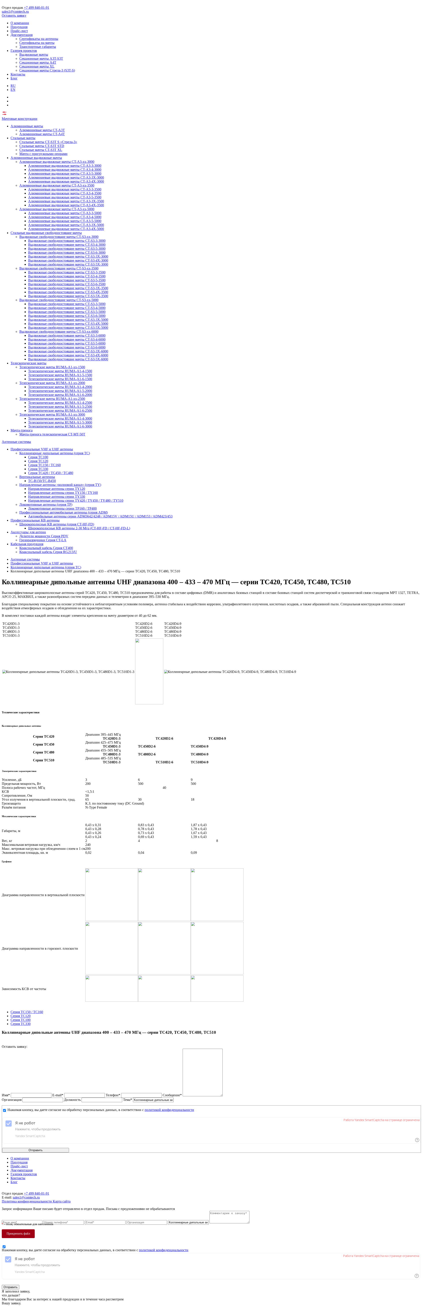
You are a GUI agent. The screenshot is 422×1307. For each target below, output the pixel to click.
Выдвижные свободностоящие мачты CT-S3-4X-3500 (68, 292)
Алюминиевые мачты (27, 126)
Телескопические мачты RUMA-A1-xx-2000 (52, 383)
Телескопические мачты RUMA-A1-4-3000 (60, 418)
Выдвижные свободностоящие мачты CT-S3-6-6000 (67, 347)
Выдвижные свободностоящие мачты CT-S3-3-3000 (67, 241)
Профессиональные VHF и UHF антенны (42, 449)
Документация (22, 35)
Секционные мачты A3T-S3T (41, 58)
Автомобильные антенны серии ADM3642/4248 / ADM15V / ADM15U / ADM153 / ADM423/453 (100, 516)
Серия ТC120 (38, 461)
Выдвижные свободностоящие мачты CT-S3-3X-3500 (68, 288)
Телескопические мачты (28, 363)
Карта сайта (62, 1201)
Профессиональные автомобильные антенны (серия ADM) (63, 512)
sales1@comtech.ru (15, 11)
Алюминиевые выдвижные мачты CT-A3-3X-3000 (66, 177)
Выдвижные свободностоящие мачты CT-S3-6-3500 (67, 284)
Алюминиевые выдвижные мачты (36, 158)
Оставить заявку (14, 15)
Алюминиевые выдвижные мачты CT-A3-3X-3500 (66, 201)
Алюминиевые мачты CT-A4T (42, 134)
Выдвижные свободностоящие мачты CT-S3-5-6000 (67, 343)
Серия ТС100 (38, 457)
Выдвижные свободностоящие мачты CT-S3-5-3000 (67, 248)
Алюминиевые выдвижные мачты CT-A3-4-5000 (64, 217)
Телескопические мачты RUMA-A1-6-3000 (60, 426)
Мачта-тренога (22, 430)
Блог (14, 78)
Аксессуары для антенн (28, 532)
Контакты (18, 74)
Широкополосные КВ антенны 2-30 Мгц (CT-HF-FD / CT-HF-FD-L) (79, 528)
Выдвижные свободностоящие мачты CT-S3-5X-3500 (68, 296)
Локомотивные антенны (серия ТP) (45, 504)
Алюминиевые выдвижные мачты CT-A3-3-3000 (64, 165)
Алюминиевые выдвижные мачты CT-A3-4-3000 (64, 169)
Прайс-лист (19, 31)
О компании (20, 23)
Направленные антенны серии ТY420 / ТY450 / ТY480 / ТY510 (75, 500)
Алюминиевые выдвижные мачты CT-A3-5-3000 (64, 173)
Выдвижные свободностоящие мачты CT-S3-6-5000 (67, 316)
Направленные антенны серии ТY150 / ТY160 (63, 492)
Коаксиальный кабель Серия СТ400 (46, 548)
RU (13, 86)
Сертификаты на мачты (37, 43)
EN (13, 90)
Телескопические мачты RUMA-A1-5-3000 (60, 422)
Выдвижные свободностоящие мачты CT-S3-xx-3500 (58, 268)
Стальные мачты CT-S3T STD (41, 146)
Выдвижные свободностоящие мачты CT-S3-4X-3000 (68, 260)
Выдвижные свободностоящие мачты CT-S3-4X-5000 (68, 323)
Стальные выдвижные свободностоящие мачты (46, 233)
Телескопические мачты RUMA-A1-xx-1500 (52, 367)
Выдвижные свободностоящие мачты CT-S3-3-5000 (67, 304)
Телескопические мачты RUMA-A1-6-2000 (60, 395)
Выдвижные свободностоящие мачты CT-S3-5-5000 (67, 312)
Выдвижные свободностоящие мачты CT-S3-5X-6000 (68, 359)
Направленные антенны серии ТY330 (56, 496)
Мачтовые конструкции (19, 118)
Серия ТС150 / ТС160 (44, 465)
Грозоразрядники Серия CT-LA (42, 540)
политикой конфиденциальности (169, 1110)
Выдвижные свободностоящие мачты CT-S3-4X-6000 (68, 355)
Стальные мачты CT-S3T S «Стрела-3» (48, 142)
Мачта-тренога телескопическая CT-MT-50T (52, 434)
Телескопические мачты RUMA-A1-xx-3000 (52, 414)
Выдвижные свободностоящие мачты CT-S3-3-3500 (67, 272)
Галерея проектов (24, 50)
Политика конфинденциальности (27, 1201)
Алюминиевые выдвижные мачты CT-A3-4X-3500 (66, 205)
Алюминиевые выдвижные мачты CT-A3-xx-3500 (56, 185)
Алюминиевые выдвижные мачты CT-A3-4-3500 (64, 193)
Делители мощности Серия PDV (43, 536)
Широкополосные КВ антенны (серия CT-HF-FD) (56, 524)
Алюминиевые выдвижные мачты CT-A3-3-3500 (64, 189)
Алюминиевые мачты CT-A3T (42, 130)
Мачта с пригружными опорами (43, 154)
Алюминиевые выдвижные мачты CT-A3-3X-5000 (66, 225)
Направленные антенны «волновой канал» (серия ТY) (60, 485)
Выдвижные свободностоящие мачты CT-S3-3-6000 (67, 335)
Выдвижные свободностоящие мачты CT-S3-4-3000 (67, 244)
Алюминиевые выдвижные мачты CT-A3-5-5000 (64, 221)
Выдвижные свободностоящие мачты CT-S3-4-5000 (67, 308)
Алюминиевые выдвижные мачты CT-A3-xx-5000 (56, 209)
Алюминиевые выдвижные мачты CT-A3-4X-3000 (66, 181)
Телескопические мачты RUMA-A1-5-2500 (60, 406)
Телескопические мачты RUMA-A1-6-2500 (60, 410)
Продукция (19, 27)
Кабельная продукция (27, 544)
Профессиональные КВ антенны (35, 520)
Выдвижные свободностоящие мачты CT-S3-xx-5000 (58, 300)
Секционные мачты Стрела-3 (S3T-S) (47, 70)
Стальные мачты (23, 138)
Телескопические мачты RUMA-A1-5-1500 (60, 375)
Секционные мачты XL (37, 66)
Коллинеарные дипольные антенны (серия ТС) (54, 453)
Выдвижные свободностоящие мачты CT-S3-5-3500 (67, 280)
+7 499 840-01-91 (36, 7)
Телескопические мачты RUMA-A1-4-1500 (60, 371)
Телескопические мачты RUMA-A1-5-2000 (60, 391)
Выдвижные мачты (33, 54)
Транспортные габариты (37, 47)
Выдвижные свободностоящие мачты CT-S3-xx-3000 (58, 237)
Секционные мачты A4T (37, 62)
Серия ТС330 (38, 469)
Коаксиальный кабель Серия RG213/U (48, 552)
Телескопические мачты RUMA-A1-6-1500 (60, 379)
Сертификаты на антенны (38, 39)
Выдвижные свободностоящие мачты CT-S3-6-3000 (67, 252)
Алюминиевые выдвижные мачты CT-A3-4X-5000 (66, 229)
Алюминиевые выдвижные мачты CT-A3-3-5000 (64, 213)
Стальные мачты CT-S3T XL (40, 150)
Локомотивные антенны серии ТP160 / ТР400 (62, 508)
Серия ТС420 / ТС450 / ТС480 (50, 473)
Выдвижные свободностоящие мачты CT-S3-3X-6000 (68, 351)
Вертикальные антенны (37, 477)
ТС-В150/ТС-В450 (42, 481)
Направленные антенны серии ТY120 (56, 489)
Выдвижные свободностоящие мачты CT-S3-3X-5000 (68, 320)
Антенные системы (16, 442)
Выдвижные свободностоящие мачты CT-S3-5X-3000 (68, 264)
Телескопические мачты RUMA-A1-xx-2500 (52, 399)
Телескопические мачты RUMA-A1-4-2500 (60, 403)
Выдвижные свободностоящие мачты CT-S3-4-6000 (67, 339)
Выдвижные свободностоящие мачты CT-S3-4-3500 (67, 276)
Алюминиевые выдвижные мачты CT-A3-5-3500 (64, 197)
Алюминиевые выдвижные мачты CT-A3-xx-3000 (56, 162)
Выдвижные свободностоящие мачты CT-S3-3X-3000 (68, 256)
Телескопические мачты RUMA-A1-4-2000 (60, 387)
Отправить (36, 1150)
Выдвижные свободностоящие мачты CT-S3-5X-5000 (68, 327)
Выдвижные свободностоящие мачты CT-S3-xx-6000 (58, 331)
